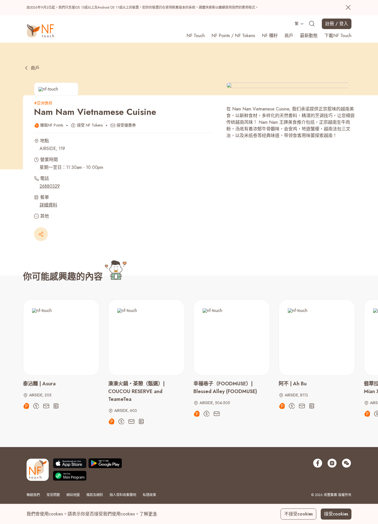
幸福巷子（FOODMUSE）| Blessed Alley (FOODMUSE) (225, 387)
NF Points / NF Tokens (233, 35)
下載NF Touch (337, 35)
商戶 (288, 35)
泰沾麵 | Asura (39, 383)
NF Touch (196, 35)
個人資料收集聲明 (123, 494)
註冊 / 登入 (336, 23)
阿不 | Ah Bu (293, 383)
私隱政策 (149, 494)
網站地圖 (73, 494)
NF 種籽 (270, 35)
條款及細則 (94, 494)
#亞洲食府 (43, 103)
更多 (152, 514)
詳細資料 (48, 205)
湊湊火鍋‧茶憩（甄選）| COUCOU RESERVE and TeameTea (136, 391)
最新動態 (309, 35)
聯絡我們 (33, 494)
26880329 (50, 186)
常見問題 (53, 494)
